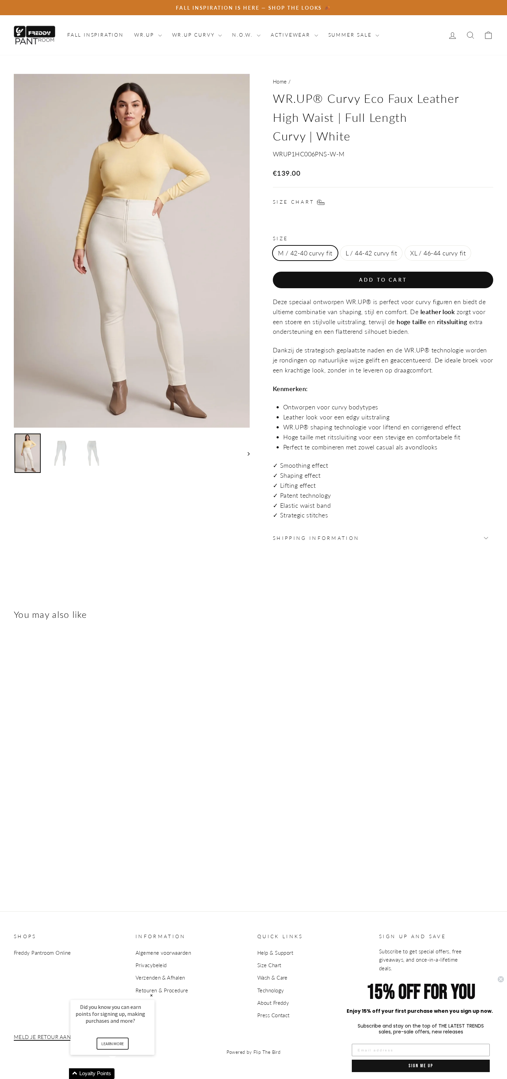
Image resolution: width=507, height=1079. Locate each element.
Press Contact (273, 1015)
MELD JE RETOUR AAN (42, 1037)
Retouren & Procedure (162, 990)
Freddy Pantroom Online (42, 953)
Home (280, 81)
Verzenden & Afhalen (160, 977)
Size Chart (269, 965)
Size (280, 238)
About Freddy (273, 1003)
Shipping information (316, 538)
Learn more (112, 1043)
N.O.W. (243, 35)
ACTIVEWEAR (292, 35)
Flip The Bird (267, 1052)
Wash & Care (272, 977)
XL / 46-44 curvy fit (438, 253)
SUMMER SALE (351, 35)
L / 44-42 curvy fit (371, 253)
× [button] (151, 995)
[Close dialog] (500, 979)
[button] (120, 1073)
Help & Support (275, 953)
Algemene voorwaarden (163, 953)
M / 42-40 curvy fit (305, 253)
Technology (270, 990)
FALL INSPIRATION (95, 35)
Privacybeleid (151, 965)
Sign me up (420, 1066)
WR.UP (145, 35)
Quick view (35, 802)
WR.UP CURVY (194, 35)
